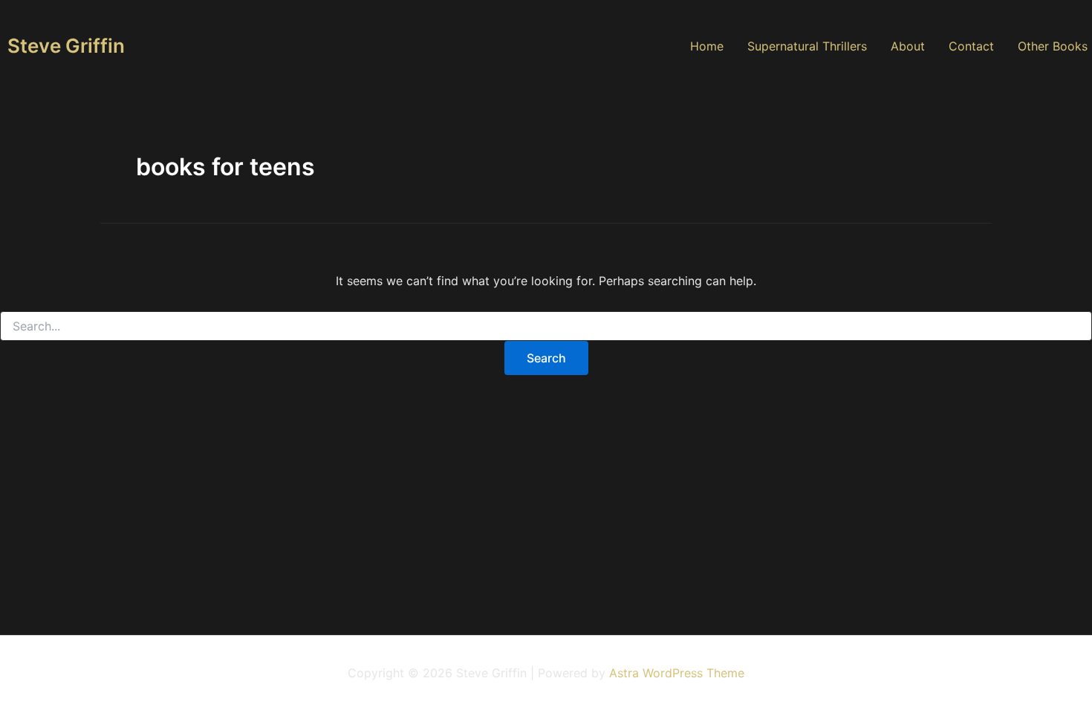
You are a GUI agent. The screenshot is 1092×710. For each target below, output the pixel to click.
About (908, 46)
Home (707, 46)
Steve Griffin (66, 45)
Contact (971, 46)
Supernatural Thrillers (807, 46)
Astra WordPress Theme (676, 672)
